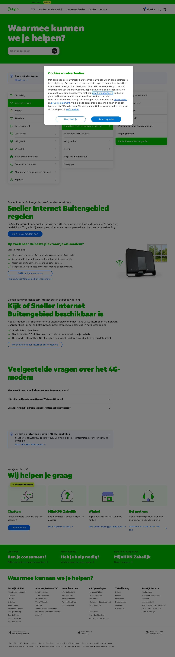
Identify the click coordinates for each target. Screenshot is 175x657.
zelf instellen (72, 109)
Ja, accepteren (106, 119)
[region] (88, 95)
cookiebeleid (120, 99)
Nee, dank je (70, 119)
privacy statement (60, 102)
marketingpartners (103, 93)
